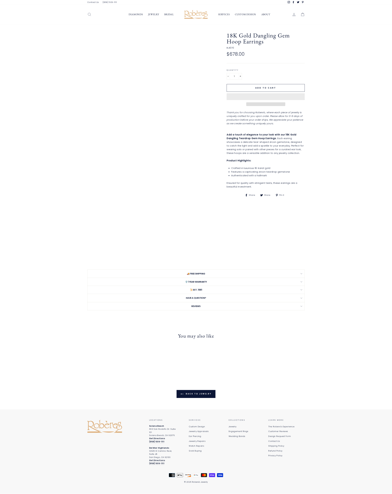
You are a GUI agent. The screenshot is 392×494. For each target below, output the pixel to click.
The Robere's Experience (281, 426)
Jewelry (153, 14)
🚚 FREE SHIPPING (196, 273)
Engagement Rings (238, 431)
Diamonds (136, 14)
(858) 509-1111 (110, 2)
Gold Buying (195, 451)
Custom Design (245, 14)
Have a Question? (196, 297)
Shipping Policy (276, 446)
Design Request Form (279, 436)
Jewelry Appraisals (199, 431)
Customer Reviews (278, 431)
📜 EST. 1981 (196, 289)
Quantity (233, 70)
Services (224, 14)
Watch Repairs (196, 446)
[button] (266, 96)
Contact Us (93, 2)
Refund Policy (275, 451)
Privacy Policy (275, 455)
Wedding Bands (237, 436)
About (265, 14)
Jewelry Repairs (197, 441)
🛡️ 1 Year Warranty (196, 281)
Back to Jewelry (198, 393)
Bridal (169, 14)
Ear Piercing (195, 436)
